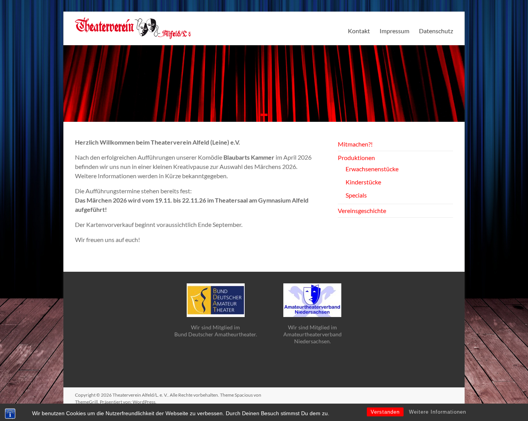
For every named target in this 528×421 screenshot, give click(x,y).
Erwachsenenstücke (372, 168)
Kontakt (359, 30)
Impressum (394, 30)
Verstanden (385, 412)
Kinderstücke (363, 182)
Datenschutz (436, 30)
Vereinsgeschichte (362, 210)
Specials (356, 195)
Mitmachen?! (355, 144)
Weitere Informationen (437, 412)
